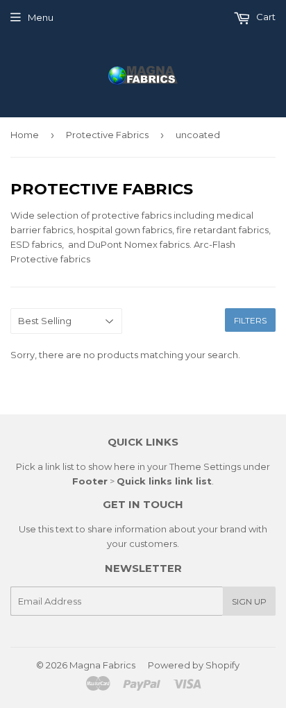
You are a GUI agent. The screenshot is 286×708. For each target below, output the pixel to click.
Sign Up (249, 601)
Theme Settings (205, 466)
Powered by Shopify (193, 665)
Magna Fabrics (102, 665)
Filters (250, 320)
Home (24, 134)
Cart (265, 16)
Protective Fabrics (107, 134)
